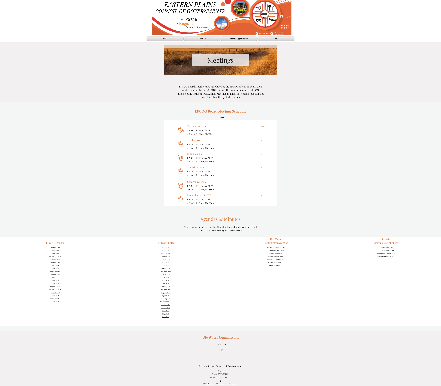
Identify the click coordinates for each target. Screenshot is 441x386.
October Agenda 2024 (276, 250)
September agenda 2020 (276, 259)
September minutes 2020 (386, 253)
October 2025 (55, 259)
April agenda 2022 (275, 265)
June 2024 (55, 281)
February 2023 (55, 299)
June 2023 (55, 296)
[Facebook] (220, 381)
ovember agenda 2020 (276, 262)
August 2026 (55, 247)
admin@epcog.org (220, 371)
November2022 (165, 302)
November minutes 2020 (386, 256)
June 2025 (55, 265)
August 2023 (55, 293)
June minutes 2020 (386, 247)
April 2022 (165, 317)
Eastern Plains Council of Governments (221, 366)
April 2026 (55, 253)
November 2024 (165, 271)
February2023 (165, 299)
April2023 (165, 296)
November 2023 (55, 290)
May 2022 (165, 314)
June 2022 (165, 311)
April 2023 (55, 302)
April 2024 (165, 284)
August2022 (165, 308)
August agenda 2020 (275, 256)
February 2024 (165, 287)
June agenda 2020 (275, 253)
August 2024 (55, 274)
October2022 (165, 305)
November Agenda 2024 (276, 247)
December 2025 (55, 256)
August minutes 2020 (386, 250)
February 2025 (55, 271)
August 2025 (55, 262)
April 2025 (55, 269)
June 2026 (55, 250)
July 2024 (55, 277)
